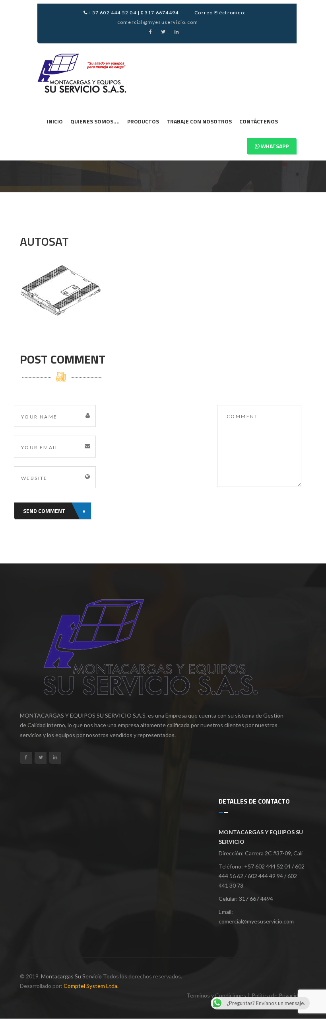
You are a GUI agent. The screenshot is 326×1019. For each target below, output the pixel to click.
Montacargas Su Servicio (71, 976)
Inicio (55, 121)
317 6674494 (161, 13)
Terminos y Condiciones (216, 995)
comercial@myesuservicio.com (157, 22)
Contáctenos (258, 121)
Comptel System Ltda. (91, 985)
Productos (143, 121)
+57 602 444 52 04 (111, 13)
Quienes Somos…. (95, 121)
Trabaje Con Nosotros (199, 121)
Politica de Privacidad (278, 995)
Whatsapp (274, 146)
